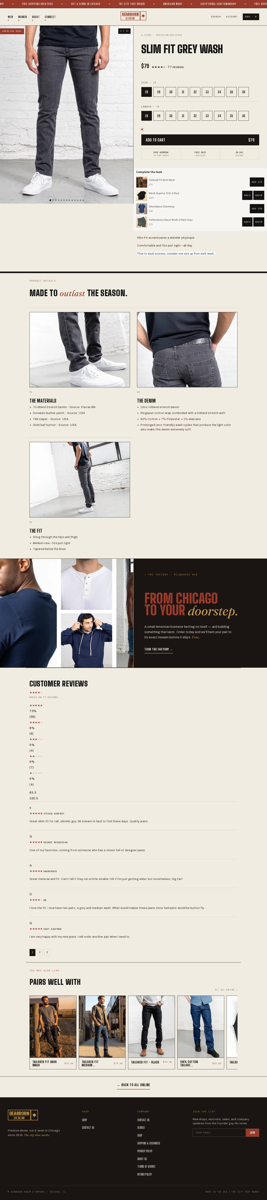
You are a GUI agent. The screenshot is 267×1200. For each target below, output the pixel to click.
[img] (37, 813)
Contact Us (88, 1127)
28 (146, 92)
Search (216, 16)
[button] (71, 705)
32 (195, 92)
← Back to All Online (133, 1085)
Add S (247, 195)
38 (243, 92)
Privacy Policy (144, 1151)
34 (219, 92)
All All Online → (226, 990)
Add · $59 (257, 208)
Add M (258, 195)
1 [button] (32, 952)
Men (10, 17)
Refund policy (144, 1174)
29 (158, 92)
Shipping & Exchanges (148, 1143)
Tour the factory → (158, 649)
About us (142, 1159)
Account (232, 16)
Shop (84, 1120)
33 (207, 92)
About (36, 17)
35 (231, 116)
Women (22, 17)
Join (252, 1132)
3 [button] (47, 952)
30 (170, 92)
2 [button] (40, 952)
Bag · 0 (251, 16)
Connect (50, 17)
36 (231, 92)
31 (183, 92)
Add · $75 (257, 181)
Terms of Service (146, 1166)
